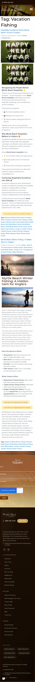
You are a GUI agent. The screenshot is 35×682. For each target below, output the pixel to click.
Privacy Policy (13, 677)
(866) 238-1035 (10, 521)
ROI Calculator (8, 635)
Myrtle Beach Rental (15, 224)
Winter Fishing (17, 449)
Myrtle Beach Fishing (25, 444)
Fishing (23, 442)
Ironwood (7, 568)
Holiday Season (18, 247)
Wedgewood (8, 575)
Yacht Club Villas (9, 582)
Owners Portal (8, 631)
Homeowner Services (10, 628)
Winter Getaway (11, 233)
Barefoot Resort (16, 217)
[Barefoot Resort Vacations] (9, 515)
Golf (20, 220)
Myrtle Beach (24, 222)
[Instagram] (8, 549)
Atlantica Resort (9, 649)
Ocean (25, 227)
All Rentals (7, 558)
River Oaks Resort (9, 657)
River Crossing (8, 572)
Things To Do (18, 250)
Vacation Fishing (26, 229)
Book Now (22, 521)
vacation (18, 229)
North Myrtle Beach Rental (14, 227)
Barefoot (7, 217)
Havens (6, 565)
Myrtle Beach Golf (9, 653)
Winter (3, 233)
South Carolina (10, 229)
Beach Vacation (26, 217)
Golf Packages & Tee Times (12, 598)
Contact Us (7, 615)
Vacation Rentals (17, 231)
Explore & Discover (10, 595)
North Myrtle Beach (7, 250)
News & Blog (8, 605)
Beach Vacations (6, 220)
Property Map (8, 601)
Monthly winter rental (13, 222)
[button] (31, 9)
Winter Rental (20, 233)
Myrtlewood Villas (24, 653)
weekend (26, 231)
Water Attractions (17, 252)
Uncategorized (5, 38)
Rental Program (9, 625)
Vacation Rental (6, 231)
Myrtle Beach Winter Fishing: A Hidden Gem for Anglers (16, 240)
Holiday (24, 220)
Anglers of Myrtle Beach (12, 442)
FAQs (5, 611)
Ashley (25, 36)
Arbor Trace (7, 562)
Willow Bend (8, 578)
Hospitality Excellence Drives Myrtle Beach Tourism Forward (15, 31)
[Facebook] (4, 549)
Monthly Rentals (9, 585)
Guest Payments (9, 608)
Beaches (15, 220)
